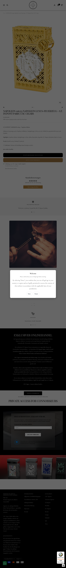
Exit (29, 294)
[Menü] (63, 553)
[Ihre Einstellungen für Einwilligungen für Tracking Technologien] (63, 565)
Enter (36, 294)
